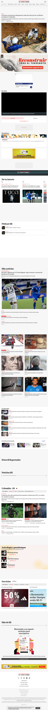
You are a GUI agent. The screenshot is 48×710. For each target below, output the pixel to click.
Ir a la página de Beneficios (24, 659)
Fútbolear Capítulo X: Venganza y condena (13, 227)
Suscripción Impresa (24, 682)
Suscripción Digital (24, 684)
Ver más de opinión (23, 121)
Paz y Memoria (3, 493)
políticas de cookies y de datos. (14, 708)
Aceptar (37, 708)
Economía (3, 321)
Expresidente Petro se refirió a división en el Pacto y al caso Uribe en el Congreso (25, 411)
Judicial (2, 13)
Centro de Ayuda (24, 694)
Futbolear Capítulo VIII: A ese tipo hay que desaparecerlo (16, 232)
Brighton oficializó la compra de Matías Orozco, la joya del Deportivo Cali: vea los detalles (35, 395)
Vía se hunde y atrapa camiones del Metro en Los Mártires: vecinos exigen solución (26, 417)
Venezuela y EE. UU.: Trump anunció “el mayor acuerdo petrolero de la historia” (18, 113)
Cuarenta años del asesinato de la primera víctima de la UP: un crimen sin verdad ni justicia (22, 496)
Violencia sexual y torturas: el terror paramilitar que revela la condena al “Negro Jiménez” (11, 521)
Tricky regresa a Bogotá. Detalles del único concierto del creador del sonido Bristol (10, 186)
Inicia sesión (37, 141)
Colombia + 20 (32, 519)
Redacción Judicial (10, 21)
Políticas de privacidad (24, 692)
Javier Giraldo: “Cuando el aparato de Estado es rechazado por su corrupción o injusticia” (34, 521)
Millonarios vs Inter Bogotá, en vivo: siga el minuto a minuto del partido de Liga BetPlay (31, 186)
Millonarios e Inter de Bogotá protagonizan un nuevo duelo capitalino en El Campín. (18, 276)
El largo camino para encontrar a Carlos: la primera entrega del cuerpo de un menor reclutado (20, 526)
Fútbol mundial (27, 392)
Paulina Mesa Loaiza (10, 501)
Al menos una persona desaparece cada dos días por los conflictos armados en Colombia (22, 16)
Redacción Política (10, 533)
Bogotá (10, 415)
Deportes (7, 226)
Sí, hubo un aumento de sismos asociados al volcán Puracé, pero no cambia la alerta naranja (20, 312)
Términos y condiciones (24, 691)
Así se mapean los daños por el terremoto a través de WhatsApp (14, 317)
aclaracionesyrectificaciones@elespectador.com (24, 700)
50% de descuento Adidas (6, 587)
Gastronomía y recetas (28, 350)
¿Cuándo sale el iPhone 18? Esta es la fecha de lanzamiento (21, 422)
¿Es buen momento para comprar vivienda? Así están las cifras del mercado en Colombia (19, 322)
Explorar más (12, 554)
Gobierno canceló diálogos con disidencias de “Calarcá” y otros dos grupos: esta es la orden (20, 532)
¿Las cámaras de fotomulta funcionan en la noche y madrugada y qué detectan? (11, 395)
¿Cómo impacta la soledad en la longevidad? (34, 372)
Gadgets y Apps (11, 421)
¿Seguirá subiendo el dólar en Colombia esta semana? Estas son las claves (10, 373)
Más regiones (8, 316)
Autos (2, 392)
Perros (10, 426)
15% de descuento (33, 587)
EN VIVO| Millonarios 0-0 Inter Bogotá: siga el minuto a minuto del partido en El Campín (21, 273)
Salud (26, 371)
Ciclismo (7, 350)
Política (10, 410)
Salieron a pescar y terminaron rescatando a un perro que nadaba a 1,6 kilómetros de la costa (27, 428)
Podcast (7, 231)
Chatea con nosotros (24, 686)
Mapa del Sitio (24, 680)
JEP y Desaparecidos (4, 525)
